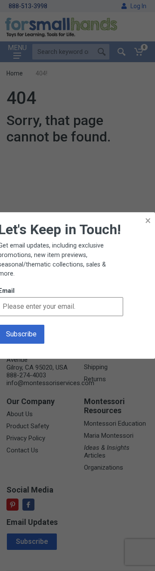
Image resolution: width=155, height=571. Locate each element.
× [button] (148, 220)
